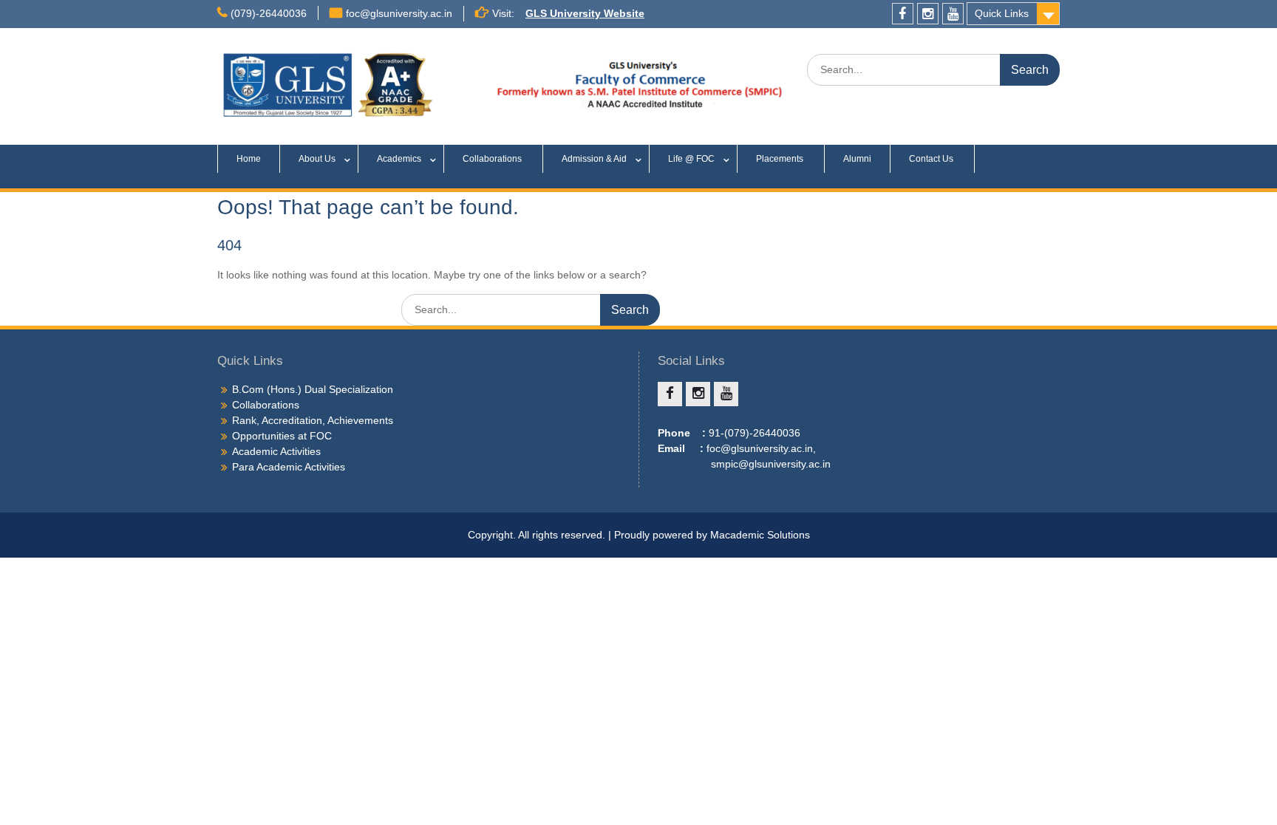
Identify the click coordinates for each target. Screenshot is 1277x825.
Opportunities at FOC (282, 436)
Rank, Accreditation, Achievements (312, 420)
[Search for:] (933, 69)
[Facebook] (902, 13)
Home (248, 159)
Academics (399, 159)
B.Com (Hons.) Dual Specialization (312, 389)
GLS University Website (584, 13)
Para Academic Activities (288, 467)
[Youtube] (953, 13)
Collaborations (493, 159)
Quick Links (1002, 13)
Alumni (857, 159)
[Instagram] (928, 13)
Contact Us (932, 159)
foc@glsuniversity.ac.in (399, 13)
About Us (317, 159)
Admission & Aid (594, 159)
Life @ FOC (691, 159)
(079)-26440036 (269, 13)
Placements (781, 159)
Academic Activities (276, 451)
